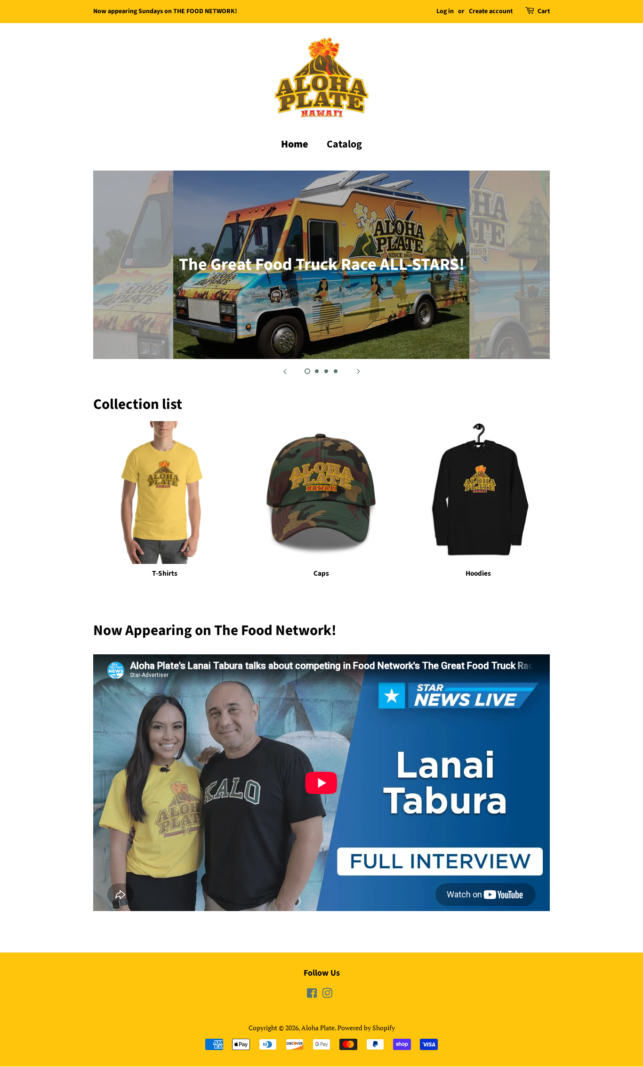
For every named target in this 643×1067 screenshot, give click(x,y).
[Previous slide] (284, 370)
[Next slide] (358, 370)
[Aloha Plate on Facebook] (311, 994)
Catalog (344, 144)
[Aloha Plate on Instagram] (327, 994)
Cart (544, 11)
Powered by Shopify (366, 1027)
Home (294, 144)
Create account (491, 11)
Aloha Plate (318, 1027)
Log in (445, 11)
